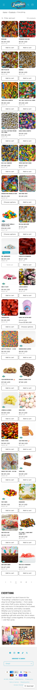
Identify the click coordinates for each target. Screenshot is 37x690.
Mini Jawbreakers (5, 256)
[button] (4, 5)
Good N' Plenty (5, 287)
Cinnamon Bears (5, 317)
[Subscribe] (31, 663)
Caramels (21, 70)
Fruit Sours (4, 502)
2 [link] (15, 582)
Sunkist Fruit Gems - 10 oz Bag (8, 471)
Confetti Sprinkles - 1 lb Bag (8, 349)
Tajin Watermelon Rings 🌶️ (8, 379)
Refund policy (19, 679)
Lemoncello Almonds (6, 410)
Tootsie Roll (22, 471)
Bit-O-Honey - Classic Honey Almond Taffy (25, 533)
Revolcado (3, 39)
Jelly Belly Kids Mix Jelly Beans (27, 100)
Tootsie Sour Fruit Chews (25, 163)
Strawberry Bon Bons (24, 39)
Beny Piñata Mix (5, 70)
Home (5, 12)
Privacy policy (29, 679)
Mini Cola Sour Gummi (24, 224)
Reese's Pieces (4, 441)
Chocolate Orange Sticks (25, 379)
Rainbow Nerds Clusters (25, 349)
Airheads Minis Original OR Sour (9, 193)
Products (12, 12)
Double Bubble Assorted (25, 131)
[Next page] (31, 582)
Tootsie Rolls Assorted (7, 100)
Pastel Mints (22, 410)
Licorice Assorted (23, 287)
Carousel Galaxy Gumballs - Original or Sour (8, 225)
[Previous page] (6, 582)
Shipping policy (25, 682)
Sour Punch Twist (23, 193)
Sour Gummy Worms (5, 565)
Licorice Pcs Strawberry (25, 256)
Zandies (11, 679)
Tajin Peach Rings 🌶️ (24, 441)
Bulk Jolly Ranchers (6, 163)
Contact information (19, 685)
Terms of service (14, 682)
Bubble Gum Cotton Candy (25, 317)
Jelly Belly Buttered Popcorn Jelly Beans (9, 131)
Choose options (10, 202)
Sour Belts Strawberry (25, 565)
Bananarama (22, 502)
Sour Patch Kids (5, 532)
